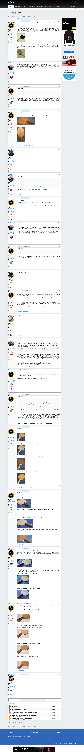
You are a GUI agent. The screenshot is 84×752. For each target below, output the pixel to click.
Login (55, 734)
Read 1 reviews (12, 171)
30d (56, 716)
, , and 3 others (25, 487)
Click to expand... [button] (38, 186)
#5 (59, 149)
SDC (9, 13)
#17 (59, 491)
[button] (20, 6)
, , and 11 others (26, 145)
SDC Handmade (12, 31)
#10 (59, 271)
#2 (59, 62)
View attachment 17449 (21, 143)
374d (56, 719)
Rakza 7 (11, 327)
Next (18, 18)
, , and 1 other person (25, 544)
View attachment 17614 (21, 513)
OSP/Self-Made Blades (14, 324)
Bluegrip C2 (12, 33)
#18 (59, 548)
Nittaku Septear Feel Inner (14, 158)
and (24, 366)
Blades (12, 707)
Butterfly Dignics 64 (13, 160)
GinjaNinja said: (20, 88)
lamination (14, 706)
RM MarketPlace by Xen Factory (16, 746)
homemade (24, 13)
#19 (59, 603)
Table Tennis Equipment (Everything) (18, 719)
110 (14, 18)
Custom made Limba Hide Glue (15, 72)
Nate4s (9, 315)
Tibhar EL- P (12, 73)
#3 (59, 86)
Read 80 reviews (13, 697)
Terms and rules (62, 743)
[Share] (58, 21)
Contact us (33, 736)
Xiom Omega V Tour (13, 326)
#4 (59, 111)
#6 (59, 174)
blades (19, 13)
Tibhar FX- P (12, 75)
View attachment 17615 (21, 515)
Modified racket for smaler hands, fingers (21, 718)
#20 (59, 674)
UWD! (9, 271)
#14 (59, 369)
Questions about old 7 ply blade (19, 709)
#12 (59, 315)
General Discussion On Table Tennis (17, 716)
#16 (59, 427)
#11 (59, 290)
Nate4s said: (20, 371)
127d (56, 713)
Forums (32, 734)
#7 (59, 198)
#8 (59, 222)
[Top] (74, 743)
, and (23, 311)
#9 (59, 246)
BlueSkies (10, 149)
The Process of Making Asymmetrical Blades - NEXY (24, 712)
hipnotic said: (20, 176)
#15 (59, 394)
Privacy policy (68, 743)
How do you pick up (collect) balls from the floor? (23, 715)
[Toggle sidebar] (75, 9)
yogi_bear (10, 674)
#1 (59, 21)
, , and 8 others (29, 59)
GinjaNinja (10, 62)
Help (72, 743)
